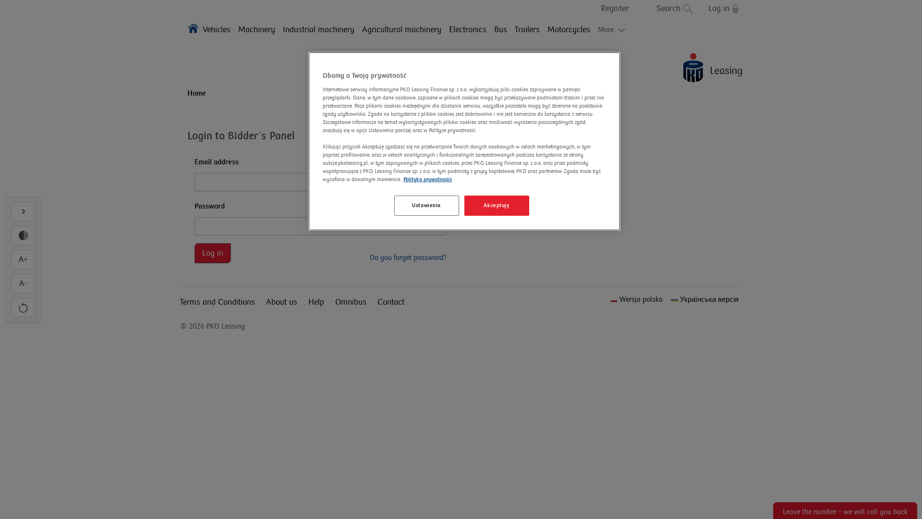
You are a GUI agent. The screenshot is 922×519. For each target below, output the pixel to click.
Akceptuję (497, 205)
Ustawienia (426, 205)
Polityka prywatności (427, 179)
